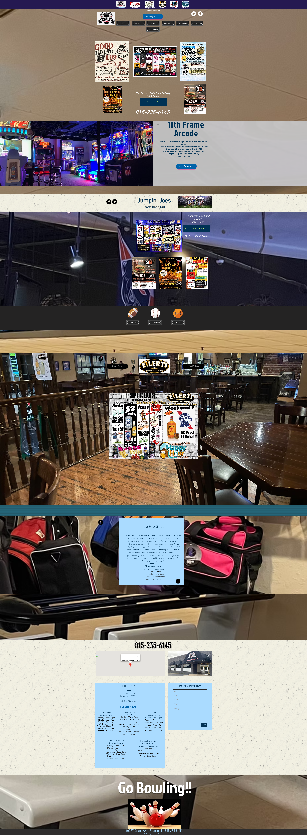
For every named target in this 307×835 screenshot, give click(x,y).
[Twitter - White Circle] (193, 13)
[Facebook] (158, 124)
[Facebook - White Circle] (200, 13)
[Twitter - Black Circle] (114, 201)
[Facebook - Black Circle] (108, 201)
